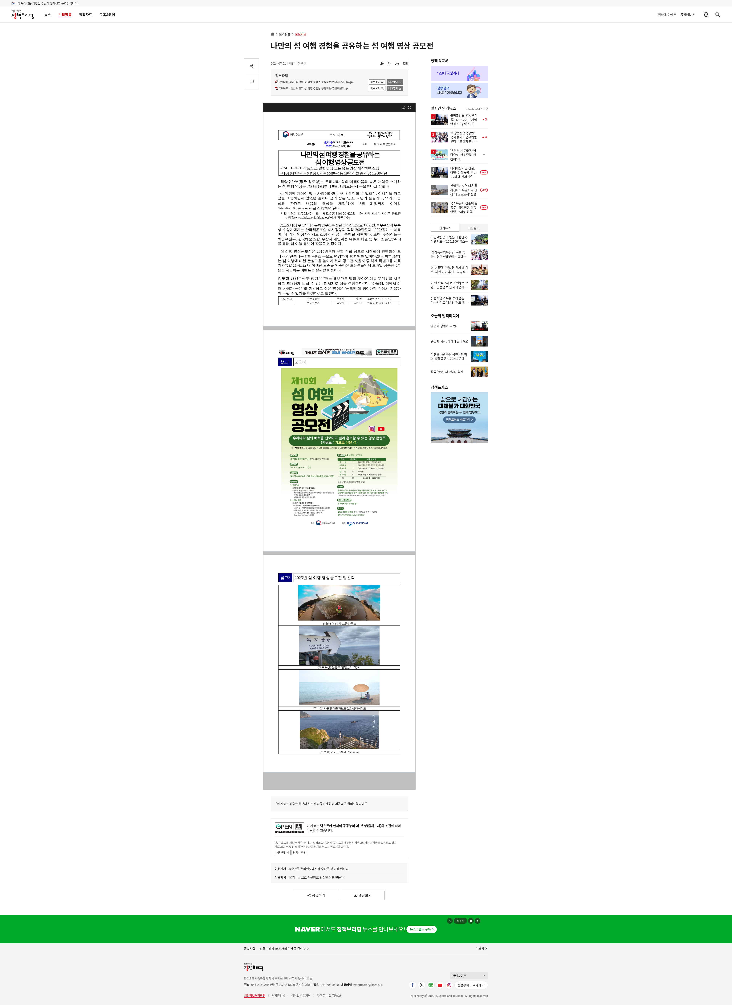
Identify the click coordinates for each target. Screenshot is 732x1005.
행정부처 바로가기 (469, 985)
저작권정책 (282, 852)
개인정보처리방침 (254, 995)
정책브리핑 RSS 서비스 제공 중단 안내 (284, 948)
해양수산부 (297, 63)
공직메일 (686, 14)
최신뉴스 (473, 228)
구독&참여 (107, 14)
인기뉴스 (445, 228)
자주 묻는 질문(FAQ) (329, 995)
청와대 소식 (665, 14)
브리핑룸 (65, 14)
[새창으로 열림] (397, 63)
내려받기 (393, 82)
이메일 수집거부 (301, 995)
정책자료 (85, 14)
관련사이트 (459, 975)
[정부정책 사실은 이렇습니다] (459, 90)
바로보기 (375, 82)
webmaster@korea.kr (367, 984)
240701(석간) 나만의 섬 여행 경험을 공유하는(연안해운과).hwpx (316, 82)
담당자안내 (299, 852)
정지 (471, 921)
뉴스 (47, 14)
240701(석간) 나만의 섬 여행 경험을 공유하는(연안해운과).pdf (315, 88)
